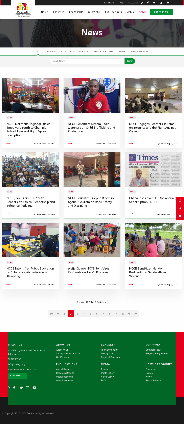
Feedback (133, 3)
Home (44, 11)
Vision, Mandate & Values (69, 353)
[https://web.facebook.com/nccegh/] (14, 387)
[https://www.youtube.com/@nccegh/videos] (33, 387)
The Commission (109, 350)
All (38, 51)
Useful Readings (64, 377)
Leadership (76, 11)
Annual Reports (63, 369)
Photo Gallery (108, 373)
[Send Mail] (180, 216)
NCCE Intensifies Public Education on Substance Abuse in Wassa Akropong (30, 272)
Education (67, 51)
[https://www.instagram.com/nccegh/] (26, 387)
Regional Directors (110, 357)
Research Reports (65, 373)
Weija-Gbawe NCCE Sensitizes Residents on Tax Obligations (88, 270)
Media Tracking (103, 51)
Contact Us (161, 12)
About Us (58, 11)
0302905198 (14, 359)
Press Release (139, 51)
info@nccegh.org (16, 364)
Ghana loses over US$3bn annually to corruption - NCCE (153, 200)
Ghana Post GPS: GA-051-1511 (23, 369)
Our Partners (62, 357)
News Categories (159, 364)
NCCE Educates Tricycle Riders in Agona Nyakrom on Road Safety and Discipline (91, 201)
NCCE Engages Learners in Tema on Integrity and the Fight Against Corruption (152, 127)
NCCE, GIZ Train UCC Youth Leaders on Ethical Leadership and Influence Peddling (30, 201)
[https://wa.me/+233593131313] (7, 387)
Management (107, 353)
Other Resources (64, 380)
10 (123, 313)
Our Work (94, 11)
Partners (109, 3)
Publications (113, 11)
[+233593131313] (180, 200)
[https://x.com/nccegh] (20, 387)
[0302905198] (180, 208)
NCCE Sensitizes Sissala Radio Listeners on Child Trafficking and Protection (91, 127)
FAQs (121, 3)
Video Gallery (107, 377)
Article (50, 51)
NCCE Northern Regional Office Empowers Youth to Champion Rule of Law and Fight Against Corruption (28, 129)
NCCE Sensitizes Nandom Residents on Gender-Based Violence (148, 272)
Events (83, 51)
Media (130, 11)
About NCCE (62, 350)
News (142, 11)
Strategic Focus (154, 350)
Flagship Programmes (157, 353)
